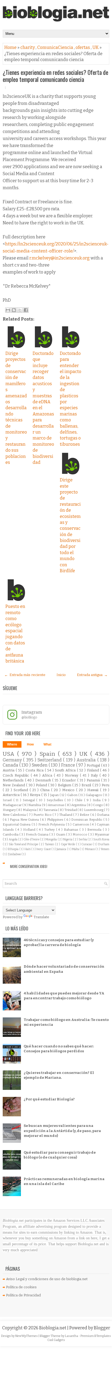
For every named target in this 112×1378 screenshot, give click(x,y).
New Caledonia (15, 815)
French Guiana (37, 834)
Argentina (78, 805)
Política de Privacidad (23, 1295)
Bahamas (72, 829)
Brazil (87, 785)
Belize (85, 815)
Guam (61, 834)
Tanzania (50, 810)
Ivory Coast (43, 849)
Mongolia (51, 839)
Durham (103, 844)
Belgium (65, 785)
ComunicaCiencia (55, 47)
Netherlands (14, 780)
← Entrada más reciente (24, 675)
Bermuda (95, 829)
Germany (13, 760)
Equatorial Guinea (17, 824)
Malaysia (30, 810)
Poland (42, 785)
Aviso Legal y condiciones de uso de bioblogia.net (47, 1279)
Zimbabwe (14, 854)
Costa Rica (35, 770)
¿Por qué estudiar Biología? (49, 1099)
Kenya (35, 795)
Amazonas (56, 805)
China (45, 790)
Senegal (29, 800)
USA (10, 754)
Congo (98, 805)
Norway (72, 775)
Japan (55, 795)
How (30, 744)
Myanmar (102, 834)
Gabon (72, 795)
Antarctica (12, 795)
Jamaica (62, 849)
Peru (105, 785)
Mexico (69, 790)
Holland (30, 829)
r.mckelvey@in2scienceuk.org (59, 258)
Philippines (55, 819)
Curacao (87, 844)
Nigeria (68, 839)
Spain (48, 754)
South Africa (66, 770)
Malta (76, 849)
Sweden (40, 765)
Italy (95, 775)
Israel (8, 800)
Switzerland (50, 760)
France (68, 765)
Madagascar (12, 805)
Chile (79, 800)
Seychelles (56, 800)
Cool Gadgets (56, 1340)
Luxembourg (94, 810)
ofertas (83, 47)
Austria (9, 770)
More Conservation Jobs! (28, 866)
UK (95, 47)
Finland (93, 770)
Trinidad (70, 810)
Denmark (43, 780)
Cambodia (11, 834)
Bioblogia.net (53, 1327)
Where (12, 744)
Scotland (22, 790)
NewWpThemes (26, 1336)
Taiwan (50, 844)
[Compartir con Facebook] (26, 310)
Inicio (61, 675)
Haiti (27, 849)
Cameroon (81, 824)
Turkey (50, 829)
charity (28, 47)
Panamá (94, 780)
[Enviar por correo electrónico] (8, 310)
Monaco (90, 849)
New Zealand (14, 785)
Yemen (105, 849)
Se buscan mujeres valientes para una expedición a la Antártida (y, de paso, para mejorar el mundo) (62, 1130)
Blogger (102, 1327)
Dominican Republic (87, 819)
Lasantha (72, 1336)
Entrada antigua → (92, 675)
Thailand (66, 815)
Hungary (9, 810)
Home (10, 47)
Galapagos (94, 795)
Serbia (83, 839)
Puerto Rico (42, 815)
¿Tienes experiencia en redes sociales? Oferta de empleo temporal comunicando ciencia (55, 76)
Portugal (94, 765)
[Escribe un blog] (14, 310)
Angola (13, 839)
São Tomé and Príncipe (24, 844)
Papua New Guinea (25, 819)
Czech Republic (17, 775)
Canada (11, 765)
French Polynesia (52, 824)
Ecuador (69, 780)
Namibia (35, 805)
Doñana (103, 815)
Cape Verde (68, 844)
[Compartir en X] (20, 310)
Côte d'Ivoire (31, 839)
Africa (48, 775)
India (97, 800)
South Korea (101, 839)
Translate (41, 917)
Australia (87, 760)
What (47, 744)
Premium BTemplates (95, 1336)
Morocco (80, 834)
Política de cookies (21, 1287)
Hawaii (93, 790)
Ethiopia (13, 849)
